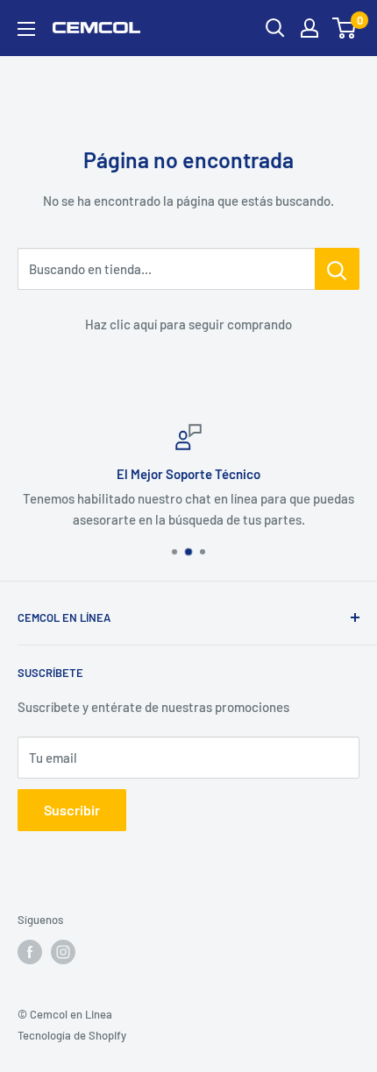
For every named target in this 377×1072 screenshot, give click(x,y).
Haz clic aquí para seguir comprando (188, 324)
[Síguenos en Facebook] (30, 952)
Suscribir (72, 809)
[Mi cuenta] (309, 28)
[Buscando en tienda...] (337, 269)
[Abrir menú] (26, 29)
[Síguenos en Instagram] (63, 952)
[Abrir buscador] (275, 28)
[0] (345, 28)
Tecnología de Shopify (72, 1035)
